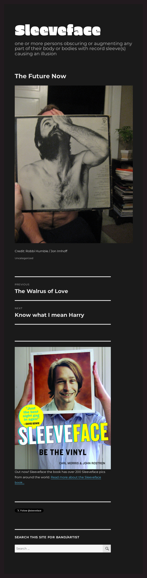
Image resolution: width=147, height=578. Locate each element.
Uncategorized (24, 258)
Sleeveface (58, 29)
